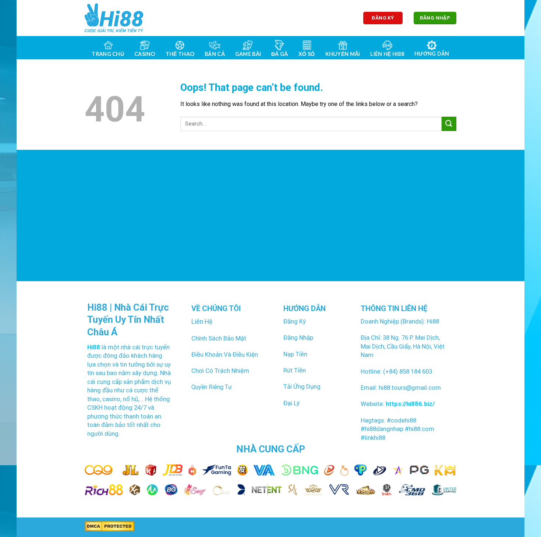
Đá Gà (279, 54)
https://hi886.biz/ (409, 403)
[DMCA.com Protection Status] (109, 526)
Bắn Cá (215, 54)
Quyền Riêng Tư (211, 387)
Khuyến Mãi (342, 54)
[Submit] (449, 124)
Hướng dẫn (431, 53)
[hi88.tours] (114, 18)
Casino (144, 54)
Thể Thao (180, 54)
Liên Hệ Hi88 (387, 54)
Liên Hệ (201, 321)
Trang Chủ (108, 54)
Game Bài (248, 54)
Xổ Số (306, 54)
